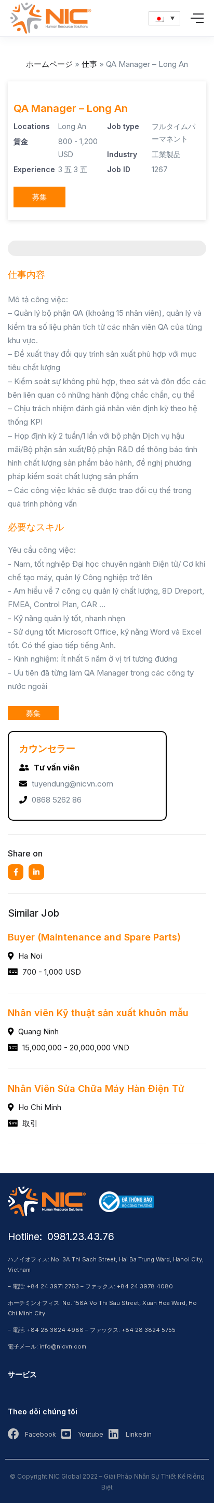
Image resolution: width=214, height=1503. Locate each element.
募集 (39, 196)
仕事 (89, 64)
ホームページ (49, 64)
